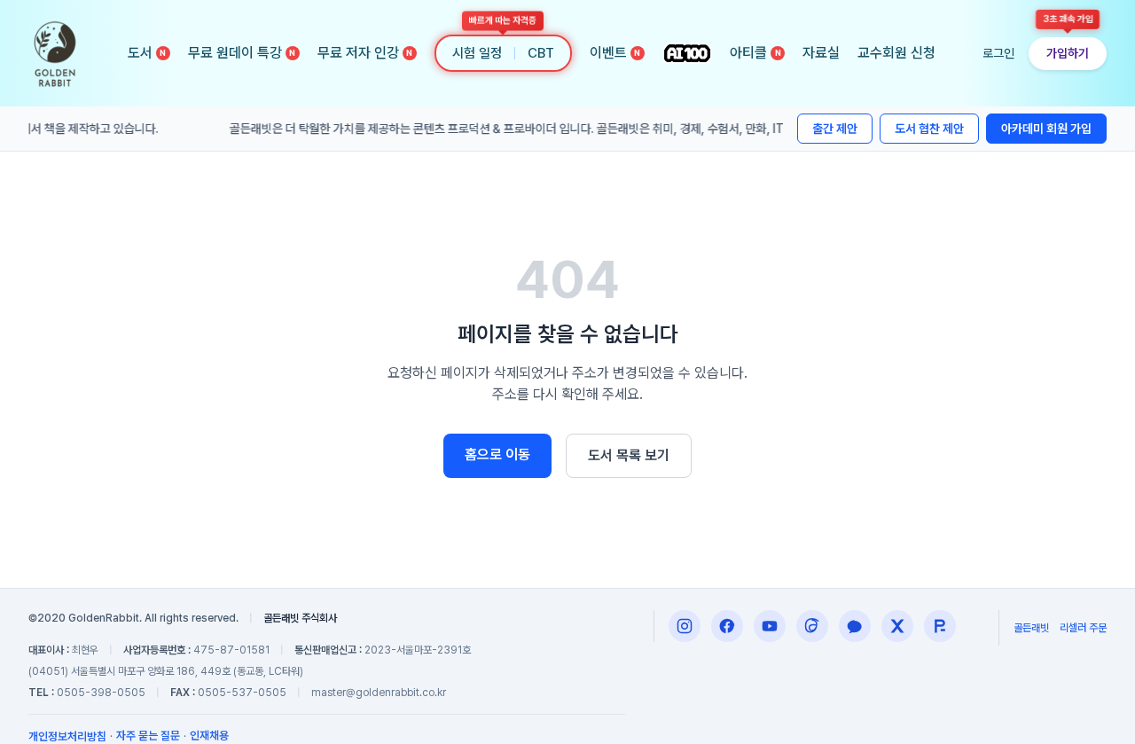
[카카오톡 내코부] (855, 626)
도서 (147, 52)
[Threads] (812, 626)
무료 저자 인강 (365, 52)
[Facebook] (727, 626)
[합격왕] (940, 626)
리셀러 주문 (1083, 628)
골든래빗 (1031, 628)
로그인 (998, 53)
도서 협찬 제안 (929, 128)
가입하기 (1067, 53)
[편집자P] (770, 626)
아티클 (755, 52)
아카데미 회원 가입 (1046, 128)
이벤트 (615, 52)
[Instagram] (685, 626)
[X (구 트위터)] (897, 626)
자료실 (821, 52)
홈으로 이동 (497, 454)
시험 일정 (477, 53)
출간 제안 (834, 128)
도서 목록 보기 (628, 455)
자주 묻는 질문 (148, 735)
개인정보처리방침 (67, 736)
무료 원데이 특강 (242, 52)
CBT (541, 53)
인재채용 (209, 735)
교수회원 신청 (896, 52)
